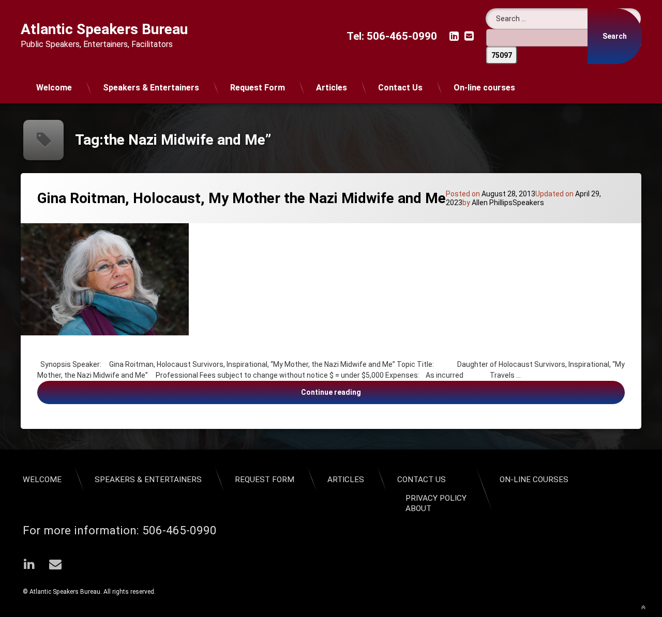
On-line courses (484, 87)
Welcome (54, 87)
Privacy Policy (436, 498)
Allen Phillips (492, 202)
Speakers (528, 202)
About (418, 508)
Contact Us (400, 87)
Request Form (257, 87)
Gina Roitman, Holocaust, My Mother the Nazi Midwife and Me (241, 198)
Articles (331, 87)
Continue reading (436, 392)
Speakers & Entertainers (151, 87)
